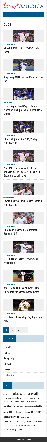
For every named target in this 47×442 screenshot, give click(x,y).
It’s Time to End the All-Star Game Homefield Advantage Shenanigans (21, 290)
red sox (38, 421)
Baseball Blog (9, 44)
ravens (30, 421)
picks (6, 417)
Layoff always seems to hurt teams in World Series (22, 202)
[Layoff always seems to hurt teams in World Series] (23, 193)
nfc (8, 412)
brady (20, 398)
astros (23, 394)
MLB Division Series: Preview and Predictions (20, 261)
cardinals (35, 398)
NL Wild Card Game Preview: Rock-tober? (21, 50)
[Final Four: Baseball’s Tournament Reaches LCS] (23, 222)
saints (5, 426)
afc (8, 394)
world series (9, 429)
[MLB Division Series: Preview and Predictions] (23, 251)
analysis (15, 394)
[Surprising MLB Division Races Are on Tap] (23, 69)
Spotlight (6, 369)
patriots (36, 412)
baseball (32, 394)
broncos (27, 398)
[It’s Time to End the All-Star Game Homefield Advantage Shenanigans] (23, 280)
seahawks (11, 426)
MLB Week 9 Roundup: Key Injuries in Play (22, 319)
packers (20, 412)
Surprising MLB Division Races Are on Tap (23, 79)
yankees (19, 429)
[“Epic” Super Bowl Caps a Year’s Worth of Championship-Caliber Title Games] (23, 98)
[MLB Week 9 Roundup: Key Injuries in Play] (23, 309)
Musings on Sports (10, 358)
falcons (38, 402)
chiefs (5, 401)
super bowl (30, 425)
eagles (33, 402)
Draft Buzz (7, 352)
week (38, 426)
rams (20, 422)
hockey (22, 406)
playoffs (15, 417)
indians (27, 407)
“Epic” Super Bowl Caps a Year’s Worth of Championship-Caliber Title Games (22, 110)
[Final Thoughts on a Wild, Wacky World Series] (23, 131)
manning (33, 407)
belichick (7, 398)
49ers (5, 394)
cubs (16, 402)
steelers (20, 425)
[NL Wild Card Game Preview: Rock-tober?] (23, 40)
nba (4, 412)
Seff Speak (7, 102)
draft (28, 401)
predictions (10, 421)
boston (14, 398)
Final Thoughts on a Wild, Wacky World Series (20, 141)
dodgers (22, 401)
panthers (27, 412)
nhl (15, 412)
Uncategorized (8, 375)
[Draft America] (23, 6)
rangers (24, 422)
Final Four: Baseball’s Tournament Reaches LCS (20, 232)
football (7, 406)
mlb (39, 406)
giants (16, 406)
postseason (25, 417)
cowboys (11, 402)
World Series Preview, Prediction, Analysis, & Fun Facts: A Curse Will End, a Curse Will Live (21, 172)
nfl (11, 411)
